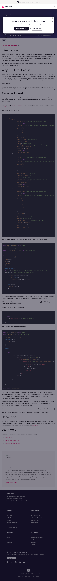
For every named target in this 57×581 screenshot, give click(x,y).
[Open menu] (54, 7)
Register (39, 4)
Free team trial (37, 28)
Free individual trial (21, 28)
